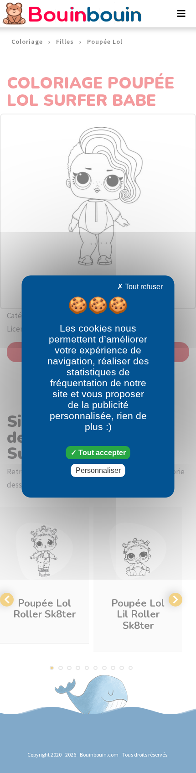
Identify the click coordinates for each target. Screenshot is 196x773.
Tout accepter (101, 453)
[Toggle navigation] (181, 14)
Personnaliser (98, 470)
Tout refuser (143, 287)
